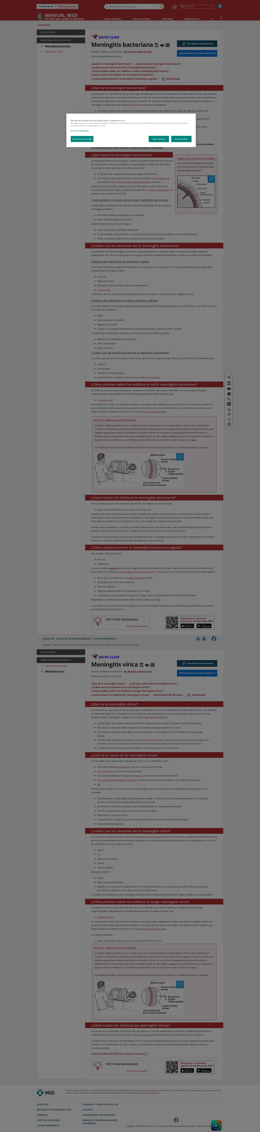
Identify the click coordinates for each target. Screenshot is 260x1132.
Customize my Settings (82, 139)
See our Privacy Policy (80, 131)
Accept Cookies (181, 139)
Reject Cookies (159, 139)
